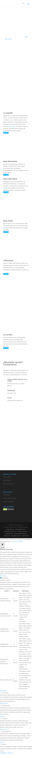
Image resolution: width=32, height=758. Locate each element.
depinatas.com (15, 536)
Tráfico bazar (8, 260)
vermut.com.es (22, 531)
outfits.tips (25, 536)
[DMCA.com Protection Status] (8, 510)
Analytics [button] (2, 716)
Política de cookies (8, 501)
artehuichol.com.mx (10, 531)
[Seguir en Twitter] (19, 460)
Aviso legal (6, 495)
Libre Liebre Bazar (10, 179)
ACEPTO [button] (20, 541)
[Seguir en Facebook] (16, 460)
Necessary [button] (3, 576)
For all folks (7, 335)
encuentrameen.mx (20, 533)
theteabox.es (10, 529)
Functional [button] (3, 690)
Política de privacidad (9, 498)
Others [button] (2, 742)
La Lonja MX (8, 113)
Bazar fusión (8, 221)
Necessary (5, 578)
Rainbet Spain (11, 126)
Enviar (24, 451)
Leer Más (6, 133)
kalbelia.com (9, 533)
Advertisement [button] (4, 729)
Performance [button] (4, 703)
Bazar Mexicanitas (10, 161)
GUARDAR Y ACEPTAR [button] (6, 753)
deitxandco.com (20, 529)
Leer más (14, 541)
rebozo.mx (7, 536)
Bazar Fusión (7, 480)
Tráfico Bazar (7, 477)
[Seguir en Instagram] (12, 460)
